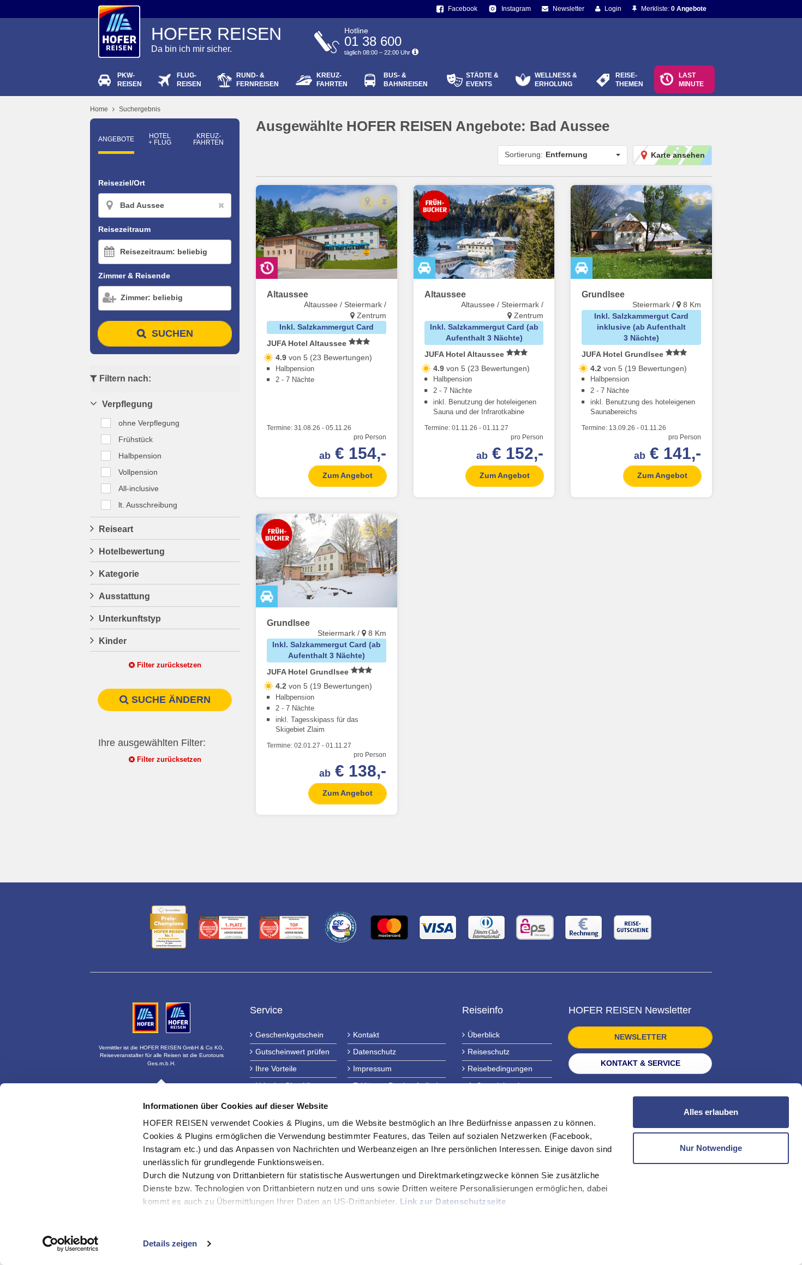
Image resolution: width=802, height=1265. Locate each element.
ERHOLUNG (556, 79)
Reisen (129, 79)
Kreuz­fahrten (208, 139)
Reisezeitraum (124, 229)
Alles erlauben (711, 1112)
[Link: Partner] (146, 1017)
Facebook (461, 9)
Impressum (372, 1068)
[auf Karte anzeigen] (367, 202)
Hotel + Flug (159, 139)
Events (482, 79)
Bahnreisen (406, 79)
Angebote (116, 139)
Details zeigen (170, 1243)
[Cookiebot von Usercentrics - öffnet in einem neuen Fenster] (70, 1244)
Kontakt (366, 1034)
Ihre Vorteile (276, 1068)
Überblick (484, 1034)
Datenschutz (374, 1051)
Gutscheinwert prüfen (292, 1051)
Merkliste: (673, 9)
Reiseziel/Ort (121, 182)
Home (99, 109)
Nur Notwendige (711, 1148)
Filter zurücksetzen (168, 665)
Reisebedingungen (500, 1068)
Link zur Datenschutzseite (453, 1201)
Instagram (515, 9)
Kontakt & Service (640, 1063)
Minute (691, 79)
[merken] (384, 202)
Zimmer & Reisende (134, 275)
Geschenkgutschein (289, 1034)
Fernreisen (257, 79)
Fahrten (332, 79)
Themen (629, 79)
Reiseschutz (489, 1051)
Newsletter (567, 9)
